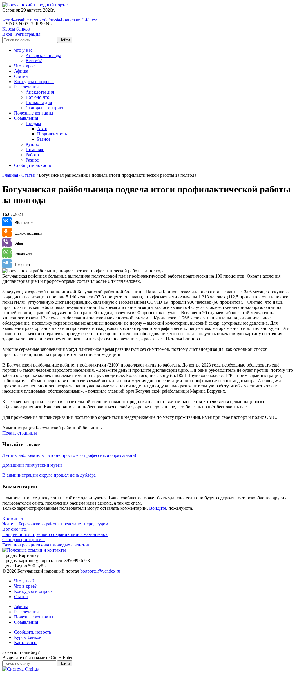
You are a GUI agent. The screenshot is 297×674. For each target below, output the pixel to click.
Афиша (21, 71)
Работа (32, 154)
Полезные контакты (33, 112)
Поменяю (35, 149)
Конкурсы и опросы (34, 81)
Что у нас (23, 50)
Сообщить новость (32, 165)
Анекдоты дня (40, 92)
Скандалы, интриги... (47, 107)
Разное (43, 139)
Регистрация (27, 34)
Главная (10, 175)
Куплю (32, 144)
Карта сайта (25, 642)
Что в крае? (25, 586)
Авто (42, 128)
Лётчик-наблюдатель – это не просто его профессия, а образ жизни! (69, 455)
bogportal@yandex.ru (100, 570)
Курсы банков (16, 28)
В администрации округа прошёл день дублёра (49, 475)
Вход (7, 34)
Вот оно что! (38, 97)
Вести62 (34, 60)
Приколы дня (39, 102)
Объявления (26, 118)
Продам (33, 123)
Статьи (21, 76)
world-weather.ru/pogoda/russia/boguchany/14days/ (49, 19)
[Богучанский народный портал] (35, 4)
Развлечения (26, 86)
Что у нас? (24, 580)
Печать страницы (19, 432)
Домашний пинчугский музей (32, 465)
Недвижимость (52, 133)
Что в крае (24, 65)
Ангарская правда (43, 55)
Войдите (157, 508)
